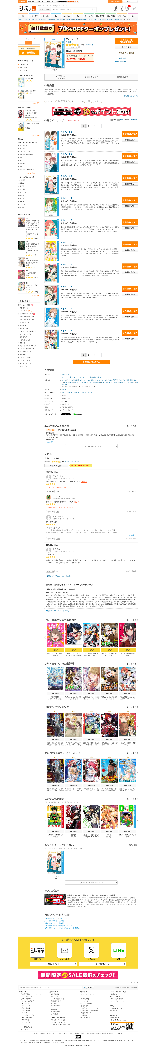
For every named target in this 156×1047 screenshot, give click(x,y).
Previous (46, 637)
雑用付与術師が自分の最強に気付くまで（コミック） (32, 246)
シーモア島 (49, 1)
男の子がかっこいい (80, 382)
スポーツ (22, 163)
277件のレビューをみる (73, 461)
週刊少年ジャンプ (86, 20)
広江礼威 (22, 204)
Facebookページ (116, 1008)
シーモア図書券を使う (58, 1017)
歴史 (21, 157)
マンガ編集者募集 (117, 999)
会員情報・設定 (56, 1001)
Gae (27, 275)
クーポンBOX (55, 1006)
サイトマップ (85, 1017)
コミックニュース (25, 357)
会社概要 (36, 1033)
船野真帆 (49, 745)
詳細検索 (22, 354)
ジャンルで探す (45, 9)
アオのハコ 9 (66, 309)
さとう (106, 655)
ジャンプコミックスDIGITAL (102, 20)
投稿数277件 (86, 45)
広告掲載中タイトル (26, 352)
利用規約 (42, 1033)
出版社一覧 (126, 987)
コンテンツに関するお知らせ (60, 1024)
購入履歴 (54, 1003)
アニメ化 (88, 377)
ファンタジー (24, 145)
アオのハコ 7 (66, 264)
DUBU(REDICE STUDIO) (91, 837)
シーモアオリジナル (28, 1015)
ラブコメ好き (121, 380)
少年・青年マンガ (58, 20)
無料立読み (55, 693)
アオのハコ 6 (66, 242)
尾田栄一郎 (23, 192)
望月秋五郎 (89, 745)
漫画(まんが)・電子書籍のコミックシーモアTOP (35, 20)
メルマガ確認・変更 (57, 999)
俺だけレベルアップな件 (91, 835)
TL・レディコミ (26, 1003)
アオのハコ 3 (66, 176)
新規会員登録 (55, 994)
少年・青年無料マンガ (27, 319)
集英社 (76, 20)
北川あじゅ (29, 263)
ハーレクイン (25, 1013)
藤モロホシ (69, 655)
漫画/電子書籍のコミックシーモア (32, 994)
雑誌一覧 (118, 987)
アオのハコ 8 (66, 287)
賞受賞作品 (23, 337)
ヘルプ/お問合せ (86, 1003)
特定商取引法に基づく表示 (82, 1033)
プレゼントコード (25, 363)
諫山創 (22, 198)
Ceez (74, 745)
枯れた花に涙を (31, 273)
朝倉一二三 (96, 655)
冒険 (21, 167)
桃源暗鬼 (73, 835)
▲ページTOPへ (133, 983)
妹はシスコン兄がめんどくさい (32, 286)
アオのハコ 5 (66, 220)
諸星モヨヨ (68, 790)
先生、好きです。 (31, 91)
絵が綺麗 (114, 382)
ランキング (25, 311)
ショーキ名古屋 (77, 655)
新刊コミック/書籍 (24, 305)
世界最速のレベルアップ (109, 743)
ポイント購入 (55, 996)
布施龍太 (61, 745)
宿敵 (75, 380)
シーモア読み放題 (26, 1027)
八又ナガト (110, 745)
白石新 (95, 745)
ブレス (109, 835)
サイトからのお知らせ (58, 1022)
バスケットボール (77, 101)
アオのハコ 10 (67, 331)
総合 (23, 16)
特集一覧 (22, 343)
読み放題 (31, 1)
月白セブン (29, 234)
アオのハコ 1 (66, 132)
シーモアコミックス (67, 16)
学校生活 (130, 380)
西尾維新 (28, 117)
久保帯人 (22, 189)
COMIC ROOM (131, 699)
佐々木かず (96, 699)
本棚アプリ (23, 366)
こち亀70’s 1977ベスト (32, 124)
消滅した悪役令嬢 (32, 261)
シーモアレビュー (26, 1029)
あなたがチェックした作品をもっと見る (91, 883)
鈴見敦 (22, 183)
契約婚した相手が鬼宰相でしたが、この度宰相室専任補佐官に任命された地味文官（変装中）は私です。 (32, 226)
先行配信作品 (24, 328)
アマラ (55, 699)
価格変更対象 (62, 101)
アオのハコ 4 (66, 198)
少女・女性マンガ (27, 999)
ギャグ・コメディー (26, 154)
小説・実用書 (100, 16)
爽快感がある (68, 382)
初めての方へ (24, 67)
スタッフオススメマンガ (28, 346)
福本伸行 (22, 195)
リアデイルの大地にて (73, 743)
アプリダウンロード (87, 994)
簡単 (121, 120)
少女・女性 (45, 16)
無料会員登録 (115, 2)
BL (56, 16)
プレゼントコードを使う (59, 1020)
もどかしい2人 (101, 380)
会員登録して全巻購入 (91, 362)
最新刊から (134, 120)
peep (74, 790)
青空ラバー (29, 78)
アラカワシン (30, 250)
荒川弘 (22, 186)
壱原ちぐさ (127, 745)
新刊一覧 (134, 987)
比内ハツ (111, 655)
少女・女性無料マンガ (27, 316)
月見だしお (68, 745)
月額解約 (54, 1009)
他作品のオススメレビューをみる (60, 611)
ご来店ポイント (53, 964)
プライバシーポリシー (52, 1033)
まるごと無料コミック (25, 314)
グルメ (22, 160)
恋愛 (89, 101)
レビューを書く (72, 47)
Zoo (125, 699)
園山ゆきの (109, 837)
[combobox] (74, 9)
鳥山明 (127, 837)
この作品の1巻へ (121, 58)
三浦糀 (68, 42)
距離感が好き (122, 382)
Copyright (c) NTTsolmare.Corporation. (78, 1045)
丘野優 (55, 745)
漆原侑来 (73, 837)
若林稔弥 (55, 655)
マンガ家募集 (115, 996)
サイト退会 (54, 1014)
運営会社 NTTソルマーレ (115, 1033)
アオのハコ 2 (66, 154)
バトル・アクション (26, 151)
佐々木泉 (50, 699)
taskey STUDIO (87, 790)
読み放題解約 (55, 1012)
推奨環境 (84, 1015)
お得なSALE (24, 325)
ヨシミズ (29, 289)
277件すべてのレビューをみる (59, 576)
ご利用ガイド (24, 64)
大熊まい (60, 699)
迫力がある (131, 382)
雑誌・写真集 (111, 16)
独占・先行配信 (26, 1017)
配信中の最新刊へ (122, 61)
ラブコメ (22, 148)
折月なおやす (88, 699)
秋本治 (27, 128)
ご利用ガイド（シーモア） (90, 1008)
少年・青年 (34, 16)
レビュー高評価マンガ (27, 349)
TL (78, 16)
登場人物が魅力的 (94, 382)
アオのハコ (117, 20)
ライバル (70, 380)
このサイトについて (95, 1033)
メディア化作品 (25, 340)
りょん (127, 655)
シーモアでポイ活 (25, 334)
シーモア (22, 1)
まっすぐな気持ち (89, 380)
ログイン (130, 2)
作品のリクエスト (87, 1013)
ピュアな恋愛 (111, 380)
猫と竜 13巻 (55, 697)
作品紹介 (114, 994)
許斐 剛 (22, 201)
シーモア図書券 (25, 360)
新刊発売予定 (24, 308)
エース (64, 380)
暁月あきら (35, 117)
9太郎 (121, 699)
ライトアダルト (133, 16)
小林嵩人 (22, 180)
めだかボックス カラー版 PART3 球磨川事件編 (32, 113)
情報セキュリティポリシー (66, 1033)
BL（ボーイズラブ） (28, 1001)
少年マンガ (69, 20)
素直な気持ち (105, 382)
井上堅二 (22, 207)
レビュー (40, 1)
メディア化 (122, 16)
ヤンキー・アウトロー (27, 170)
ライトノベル (89, 16)
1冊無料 (55, 650)
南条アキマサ (88, 655)
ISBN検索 (105, 1033)
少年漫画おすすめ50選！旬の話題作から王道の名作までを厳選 (91, 895)
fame (116, 745)
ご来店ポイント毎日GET (28, 331)
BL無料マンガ (24, 322)
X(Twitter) (114, 1010)
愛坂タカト (123, 790)
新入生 (80, 380)
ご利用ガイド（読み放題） (90, 1010)
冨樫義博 (55, 837)
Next (137, 638)
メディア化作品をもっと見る (91, 446)
